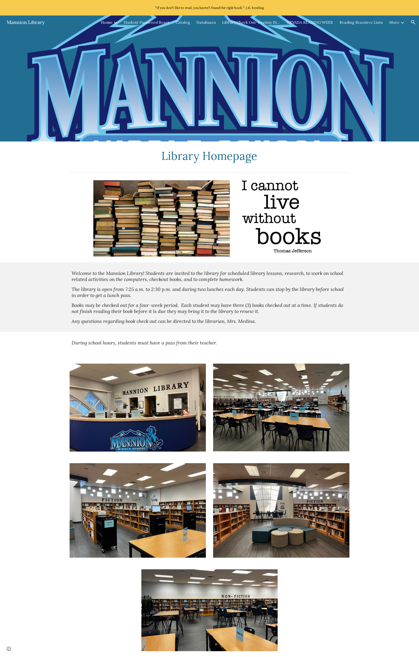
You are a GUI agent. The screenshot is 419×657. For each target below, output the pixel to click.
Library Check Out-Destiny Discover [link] (251, 22)
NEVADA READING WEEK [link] (310, 22)
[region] (209, 8)
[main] (209, 155)
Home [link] (106, 22)
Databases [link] (206, 22)
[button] (413, 22)
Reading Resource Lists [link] (361, 22)
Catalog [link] (183, 22)
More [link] (394, 22)
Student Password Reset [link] (146, 22)
